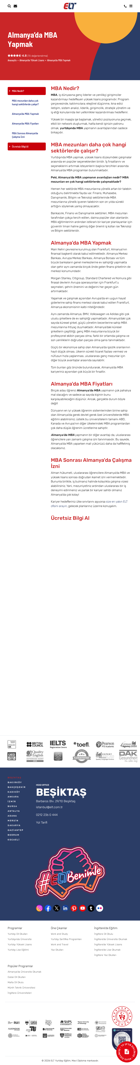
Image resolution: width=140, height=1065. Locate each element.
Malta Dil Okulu (16, 982)
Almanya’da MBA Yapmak (25, 113)
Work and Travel (59, 944)
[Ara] (9, 6)
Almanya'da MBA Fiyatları (25, 123)
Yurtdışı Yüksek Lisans (20, 944)
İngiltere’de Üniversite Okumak (110, 939)
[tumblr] (91, 908)
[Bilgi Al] (15, 6)
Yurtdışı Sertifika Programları (66, 939)
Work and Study (59, 933)
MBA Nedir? (18, 90)
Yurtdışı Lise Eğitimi (18, 949)
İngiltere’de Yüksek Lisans (108, 944)
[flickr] (99, 908)
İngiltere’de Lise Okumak (107, 949)
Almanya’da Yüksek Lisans (31, 60)
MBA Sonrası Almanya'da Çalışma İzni (25, 134)
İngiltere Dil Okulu (103, 933)
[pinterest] (74, 908)
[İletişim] (125, 6)
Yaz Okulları (57, 949)
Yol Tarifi (41, 822)
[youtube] (82, 908)
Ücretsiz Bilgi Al (20, 146)
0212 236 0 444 (47, 815)
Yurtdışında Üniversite (20, 939)
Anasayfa (12, 60)
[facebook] (48, 908)
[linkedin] (65, 908)
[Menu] (130, 6)
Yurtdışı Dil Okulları (17, 933)
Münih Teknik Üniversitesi (21, 987)
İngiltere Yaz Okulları (105, 955)
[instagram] (39, 908)
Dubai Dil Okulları (17, 977)
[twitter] (56, 908)
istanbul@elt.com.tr (49, 807)
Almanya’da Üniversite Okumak (24, 971)
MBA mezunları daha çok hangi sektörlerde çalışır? (25, 102)
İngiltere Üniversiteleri (20, 992)
